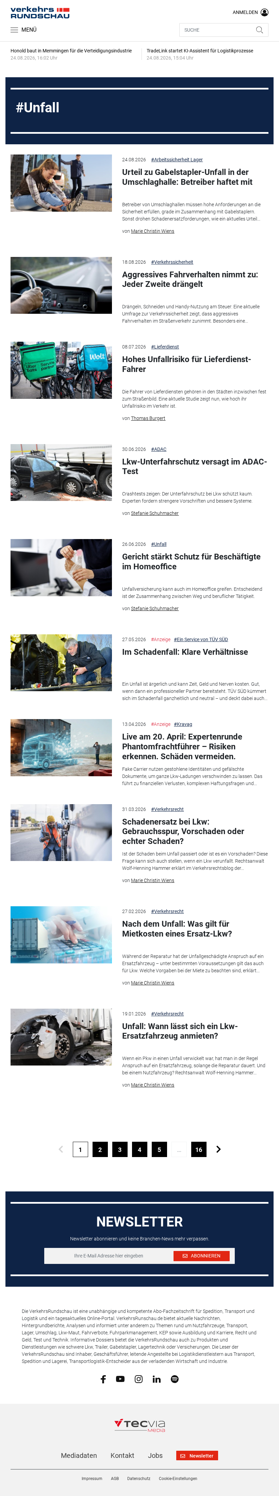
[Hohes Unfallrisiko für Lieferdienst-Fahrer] (61, 370)
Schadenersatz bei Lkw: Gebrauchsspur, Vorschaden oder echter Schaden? (183, 831)
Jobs (155, 1455)
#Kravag (183, 724)
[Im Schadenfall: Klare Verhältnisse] (61, 663)
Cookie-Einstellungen (178, 1478)
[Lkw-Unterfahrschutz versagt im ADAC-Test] (61, 472)
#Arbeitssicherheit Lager (177, 159)
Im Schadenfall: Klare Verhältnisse (185, 652)
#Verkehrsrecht (167, 809)
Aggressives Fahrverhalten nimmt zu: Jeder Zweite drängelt (190, 279)
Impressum (92, 1478)
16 (198, 1149)
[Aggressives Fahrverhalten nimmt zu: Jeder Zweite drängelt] (61, 285)
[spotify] (175, 1378)
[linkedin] (157, 1378)
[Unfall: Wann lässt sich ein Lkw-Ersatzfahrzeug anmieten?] (61, 1037)
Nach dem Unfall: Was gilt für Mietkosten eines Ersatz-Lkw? (177, 929)
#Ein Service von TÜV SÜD (201, 639)
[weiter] (218, 1149)
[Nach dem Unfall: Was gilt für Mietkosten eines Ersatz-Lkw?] (61, 934)
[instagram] (139, 1378)
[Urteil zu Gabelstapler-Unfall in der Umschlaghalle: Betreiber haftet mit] (61, 183)
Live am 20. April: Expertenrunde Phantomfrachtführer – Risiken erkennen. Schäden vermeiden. (182, 746)
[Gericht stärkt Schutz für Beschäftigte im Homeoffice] (61, 567)
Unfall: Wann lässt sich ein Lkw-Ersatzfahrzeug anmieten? (180, 1031)
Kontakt (122, 1455)
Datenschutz (138, 1478)
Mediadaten (79, 1455)
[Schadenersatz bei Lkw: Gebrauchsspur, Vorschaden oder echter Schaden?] (61, 832)
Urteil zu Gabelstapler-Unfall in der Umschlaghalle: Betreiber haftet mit (187, 177)
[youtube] (120, 1378)
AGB (115, 1478)
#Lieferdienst (165, 346)
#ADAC (158, 449)
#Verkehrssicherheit (172, 262)
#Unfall (158, 544)
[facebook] (103, 1379)
